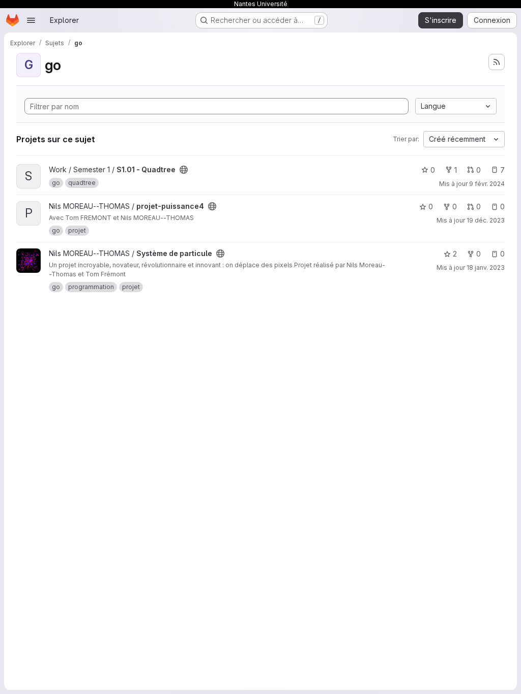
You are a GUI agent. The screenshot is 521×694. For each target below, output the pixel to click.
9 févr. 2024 (487, 183)
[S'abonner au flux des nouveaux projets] (496, 62)
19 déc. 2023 (486, 220)
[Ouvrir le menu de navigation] (31, 20)
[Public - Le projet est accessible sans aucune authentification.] (184, 170)
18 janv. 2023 (486, 267)
